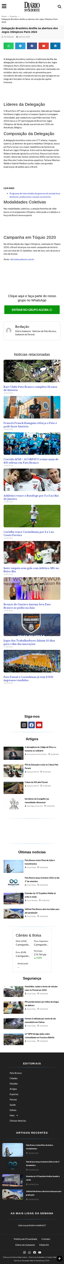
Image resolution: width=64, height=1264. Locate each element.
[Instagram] (24, 725)
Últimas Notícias (18, 1120)
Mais (12, 1115)
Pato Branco (16, 1073)
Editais (13, 1110)
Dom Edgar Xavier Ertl (35, 806)
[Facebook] (31, 725)
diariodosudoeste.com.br (22, 259)
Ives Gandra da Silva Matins (37, 754)
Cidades (14, 1078)
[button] (60, 7)
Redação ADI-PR (33, 772)
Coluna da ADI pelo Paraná (36, 782)
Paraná (13, 1099)
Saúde (13, 1104)
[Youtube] (39, 725)
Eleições (14, 1083)
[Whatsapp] (29, 1252)
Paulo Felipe (31, 867)
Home (4, 16)
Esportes (13, 16)
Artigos (13, 1089)
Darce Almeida (32, 900)
